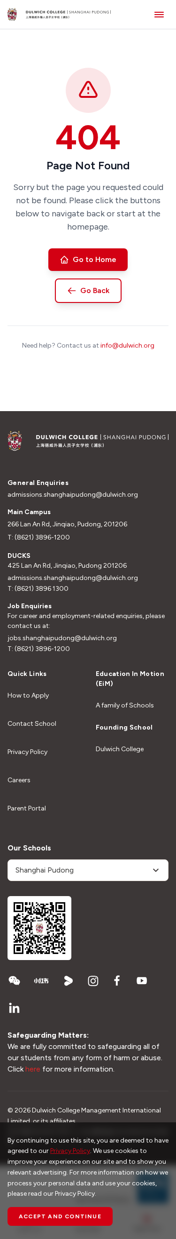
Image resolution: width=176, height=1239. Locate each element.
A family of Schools (125, 705)
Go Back (94, 290)
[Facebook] (117, 980)
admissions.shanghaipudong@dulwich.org (73, 495)
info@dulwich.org (127, 345)
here (32, 1068)
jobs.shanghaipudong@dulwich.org (62, 638)
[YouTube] (141, 980)
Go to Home (94, 259)
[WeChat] (14, 980)
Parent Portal (27, 808)
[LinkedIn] (14, 1008)
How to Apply (28, 695)
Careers (19, 780)
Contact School (32, 724)
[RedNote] (41, 980)
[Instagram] (92, 980)
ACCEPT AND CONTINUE (60, 1216)
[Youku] (68, 980)
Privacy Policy (27, 752)
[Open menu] (159, 14)
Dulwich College (120, 749)
